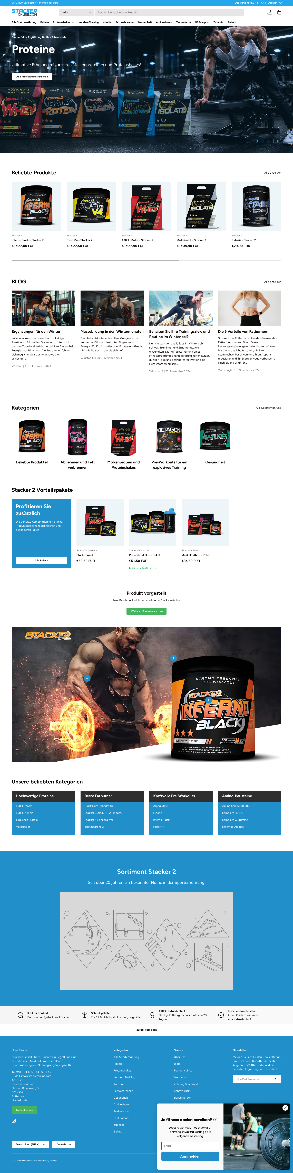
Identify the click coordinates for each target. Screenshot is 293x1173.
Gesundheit (145, 22)
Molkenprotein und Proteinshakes (123, 465)
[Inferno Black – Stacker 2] (36, 206)
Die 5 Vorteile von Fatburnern (243, 331)
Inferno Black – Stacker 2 (28, 240)
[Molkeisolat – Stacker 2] (201, 206)
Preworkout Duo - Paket (144, 555)
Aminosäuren (164, 22)
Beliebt (232, 22)
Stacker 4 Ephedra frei (99, 819)
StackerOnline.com (28, 1160)
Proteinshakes (61, 22)
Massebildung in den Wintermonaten (112, 331)
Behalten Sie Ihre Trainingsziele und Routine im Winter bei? (179, 334)
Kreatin (107, 22)
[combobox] (151, 12)
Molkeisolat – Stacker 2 (191, 240)
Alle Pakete (41, 560)
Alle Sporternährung (24, 22)
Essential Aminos (233, 826)
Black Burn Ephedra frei (99, 806)
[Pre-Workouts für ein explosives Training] (169, 437)
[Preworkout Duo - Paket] (152, 522)
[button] (279, 12)
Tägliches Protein (27, 819)
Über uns (179, 1057)
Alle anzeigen (272, 172)
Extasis (157, 812)
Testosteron (183, 22)
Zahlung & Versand (186, 1084)
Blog (177, 1063)
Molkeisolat (23, 826)
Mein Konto (181, 1077)
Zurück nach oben (146, 1029)
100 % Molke (24, 806)
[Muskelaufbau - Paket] (205, 522)
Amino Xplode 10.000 (236, 806)
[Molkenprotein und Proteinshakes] (124, 437)
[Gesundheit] (215, 437)
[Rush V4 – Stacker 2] (91, 206)
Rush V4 (158, 826)
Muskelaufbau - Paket (196, 555)
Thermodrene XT (95, 826)
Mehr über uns (24, 1109)
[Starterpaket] (100, 522)
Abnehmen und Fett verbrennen (78, 465)
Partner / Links (183, 1070)
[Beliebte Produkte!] (32, 437)
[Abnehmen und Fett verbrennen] (78, 437)
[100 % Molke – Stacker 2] (146, 206)
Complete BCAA (232, 812)
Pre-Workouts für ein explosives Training (169, 465)
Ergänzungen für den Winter (36, 331)
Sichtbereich (77, 96)
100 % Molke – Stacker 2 (137, 240)
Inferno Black (161, 819)
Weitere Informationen (144, 611)
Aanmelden (190, 1156)
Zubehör (218, 22)
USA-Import (202, 22)
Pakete (44, 22)
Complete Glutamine (235, 819)
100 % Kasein (24, 812)
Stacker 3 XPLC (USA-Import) (103, 812)
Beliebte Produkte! (32, 462)
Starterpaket (84, 555)
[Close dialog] (285, 1108)
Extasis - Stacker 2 (244, 240)
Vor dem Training (89, 22)
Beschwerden (182, 1097)
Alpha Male (160, 806)
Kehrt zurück (182, 1090)
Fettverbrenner (125, 22)
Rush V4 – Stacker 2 (80, 240)
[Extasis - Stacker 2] (256, 206)
